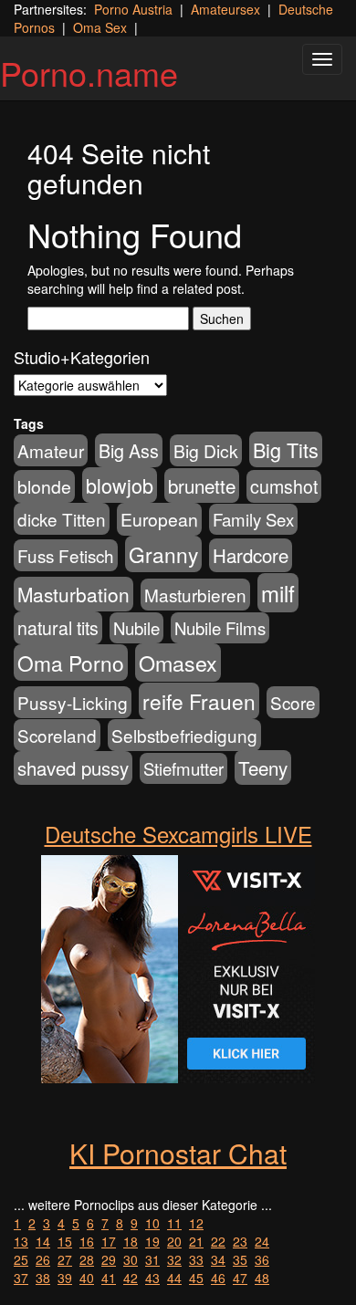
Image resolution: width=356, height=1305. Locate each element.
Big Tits (286, 449)
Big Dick (205, 450)
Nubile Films (220, 628)
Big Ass (129, 450)
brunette (202, 485)
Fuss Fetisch (65, 555)
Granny (163, 554)
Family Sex (253, 519)
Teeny (263, 767)
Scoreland (57, 735)
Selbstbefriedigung (184, 735)
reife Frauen (199, 700)
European (159, 519)
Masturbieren (195, 594)
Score (293, 702)
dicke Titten (61, 518)
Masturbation (73, 594)
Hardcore (250, 555)
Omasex (178, 662)
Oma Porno (70, 662)
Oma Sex (100, 27)
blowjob (119, 485)
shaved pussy (73, 768)
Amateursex (225, 9)
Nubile (136, 628)
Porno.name (89, 72)
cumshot (284, 486)
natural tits (58, 628)
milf (278, 593)
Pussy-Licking (72, 702)
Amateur (50, 450)
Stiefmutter (183, 768)
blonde (44, 486)
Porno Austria (133, 9)
